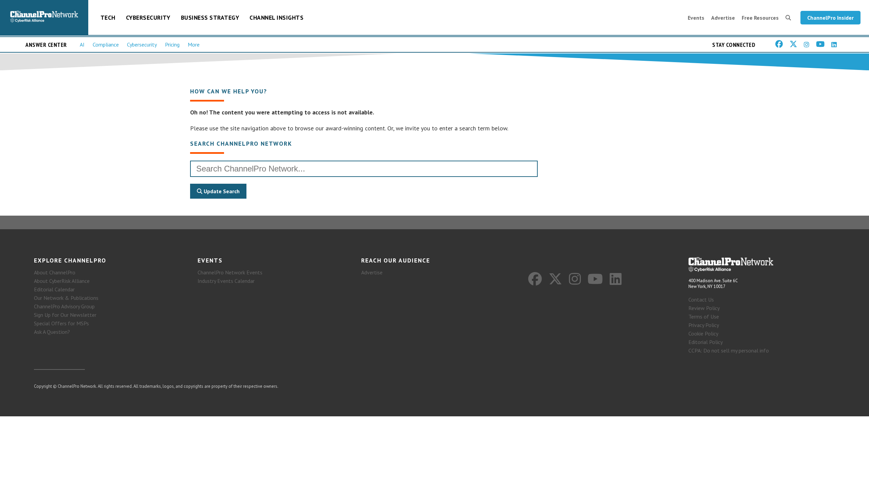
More (194, 44)
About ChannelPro (54, 272)
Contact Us (701, 299)
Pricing (172, 44)
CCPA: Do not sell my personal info (728, 350)
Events (696, 17)
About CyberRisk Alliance (62, 280)
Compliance (106, 44)
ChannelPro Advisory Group (64, 306)
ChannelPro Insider (830, 17)
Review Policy (704, 308)
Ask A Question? (52, 331)
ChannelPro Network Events (230, 272)
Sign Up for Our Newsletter (65, 314)
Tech (107, 17)
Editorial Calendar (54, 289)
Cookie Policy (703, 333)
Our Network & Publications (66, 297)
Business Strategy (210, 17)
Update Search (221, 191)
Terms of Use (703, 316)
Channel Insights (276, 17)
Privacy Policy (703, 325)
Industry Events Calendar (226, 280)
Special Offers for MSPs (61, 323)
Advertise (723, 17)
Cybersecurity (148, 17)
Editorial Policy (705, 342)
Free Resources (760, 17)
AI (82, 44)
